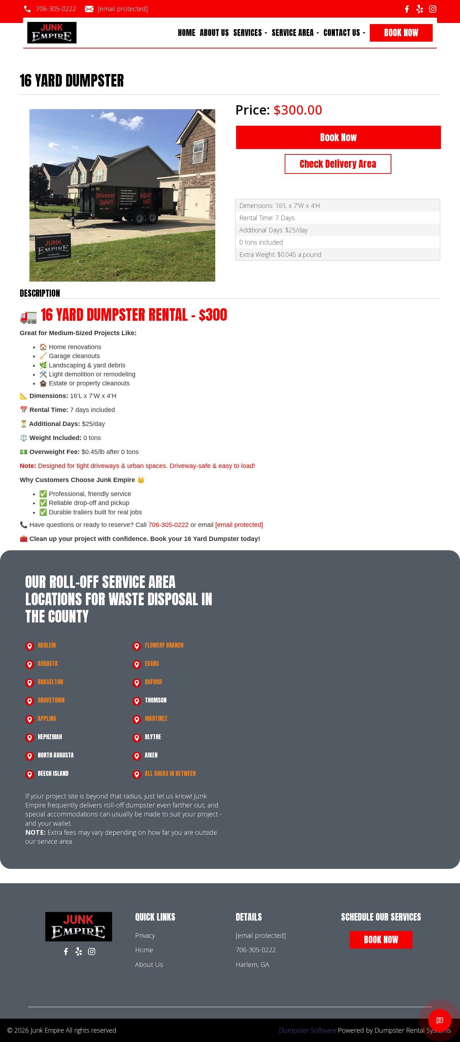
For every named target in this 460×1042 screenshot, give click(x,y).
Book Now (401, 32)
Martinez (156, 718)
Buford (153, 681)
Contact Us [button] (342, 32)
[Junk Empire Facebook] (406, 9)
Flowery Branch (164, 645)
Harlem (47, 645)
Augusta (48, 663)
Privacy (145, 935)
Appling (47, 718)
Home (187, 32)
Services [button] (248, 32)
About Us (214, 32)
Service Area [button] (294, 32)
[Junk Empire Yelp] (419, 9)
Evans (152, 663)
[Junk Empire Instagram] (432, 9)
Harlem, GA (252, 964)
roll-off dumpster (129, 805)
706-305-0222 (56, 8)
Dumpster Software (307, 1030)
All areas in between (170, 773)
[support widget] (439, 1020)
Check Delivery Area (338, 164)
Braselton (50, 681)
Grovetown (51, 700)
